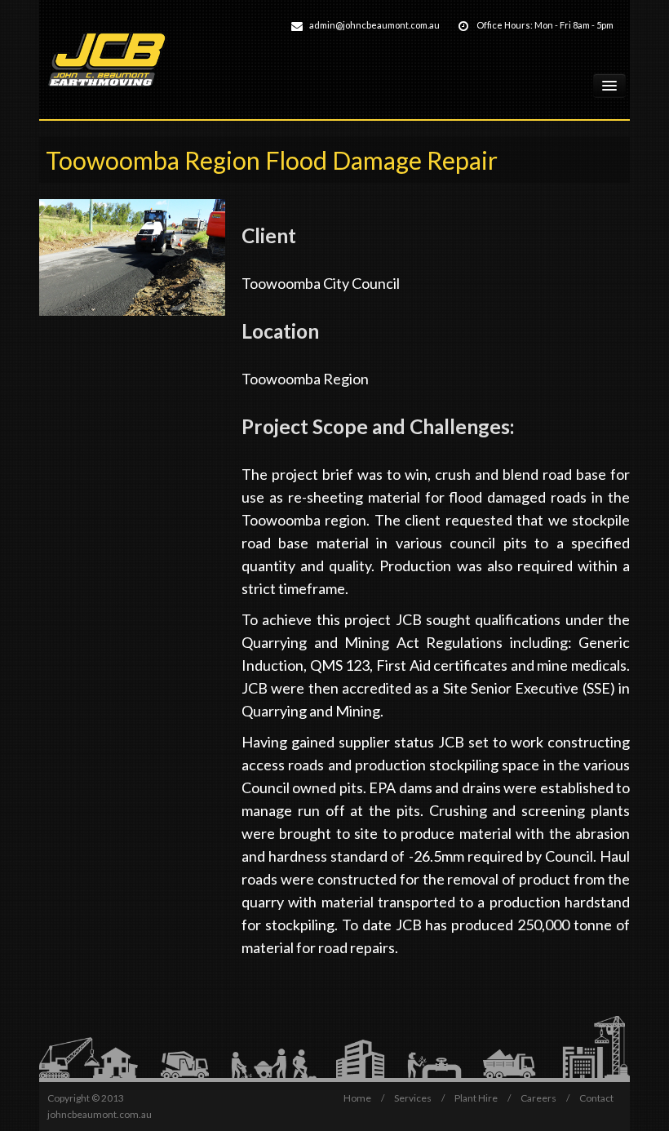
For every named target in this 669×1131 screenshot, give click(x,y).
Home (358, 1098)
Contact (596, 1098)
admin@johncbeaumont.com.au (374, 25)
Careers (539, 1098)
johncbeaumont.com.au (99, 1114)
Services (413, 1098)
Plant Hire (476, 1098)
